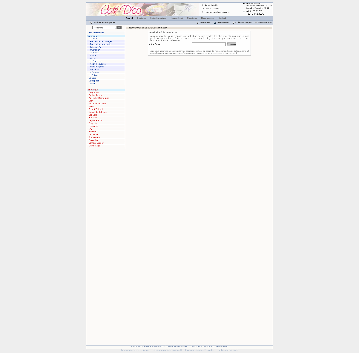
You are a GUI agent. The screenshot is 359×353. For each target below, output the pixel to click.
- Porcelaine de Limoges (100, 41)
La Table (93, 38)
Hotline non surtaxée (228, 350)
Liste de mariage (158, 18)
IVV (90, 129)
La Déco (92, 78)
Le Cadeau (94, 72)
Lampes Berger (96, 143)
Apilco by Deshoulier (99, 98)
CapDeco (93, 114)
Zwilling (92, 131)
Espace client (177, 18)
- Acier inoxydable (97, 64)
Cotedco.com (93, 4)
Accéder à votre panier (104, 22)
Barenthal (93, 140)
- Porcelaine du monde (100, 44)
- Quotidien (94, 50)
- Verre (92, 58)
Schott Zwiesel (96, 109)
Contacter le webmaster (176, 346)
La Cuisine (94, 75)
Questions (192, 18)
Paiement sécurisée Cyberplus (199, 350)
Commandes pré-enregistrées (135, 350)
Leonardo (93, 126)
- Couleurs (94, 69)
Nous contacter (265, 22)
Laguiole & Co (95, 120)
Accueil (129, 18)
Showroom (94, 137)
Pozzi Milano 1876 (97, 103)
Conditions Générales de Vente (146, 346)
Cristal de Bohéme (98, 112)
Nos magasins (207, 18)
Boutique (141, 18)
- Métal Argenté (96, 66)
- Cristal (92, 55)
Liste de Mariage (212, 8)
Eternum (93, 117)
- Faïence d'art (95, 47)
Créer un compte (243, 22)
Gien (91, 100)
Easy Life (93, 123)
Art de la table (211, 5)
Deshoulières (95, 95)
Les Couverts (95, 61)
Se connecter (223, 22)
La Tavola (93, 134)
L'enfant (92, 83)
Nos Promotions (96, 32)
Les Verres (94, 52)
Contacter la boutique (201, 346)
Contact (222, 18)
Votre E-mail (155, 44)
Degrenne (94, 92)
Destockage (94, 145)
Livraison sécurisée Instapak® (167, 350)
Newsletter (205, 22)
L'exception (94, 80)
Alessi (91, 106)
